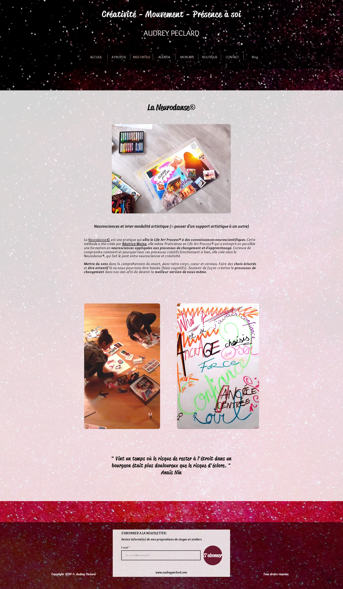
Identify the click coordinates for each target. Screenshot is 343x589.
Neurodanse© (99, 239)
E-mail (125, 547)
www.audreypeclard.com (171, 572)
